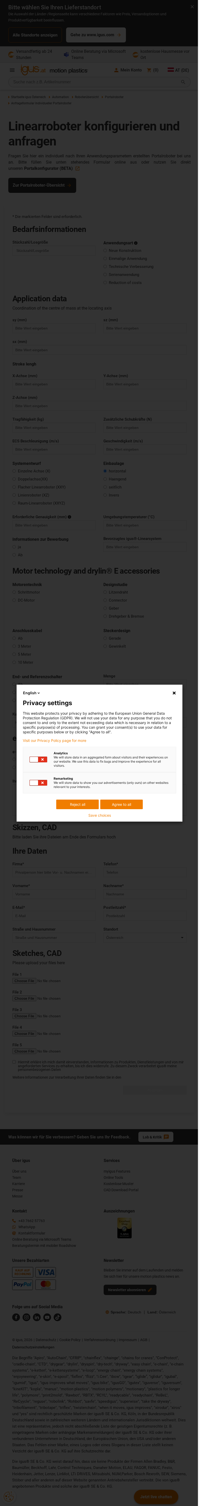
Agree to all (121, 804)
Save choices (99, 815)
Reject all (77, 804)
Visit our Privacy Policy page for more (54, 741)
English (30, 693)
